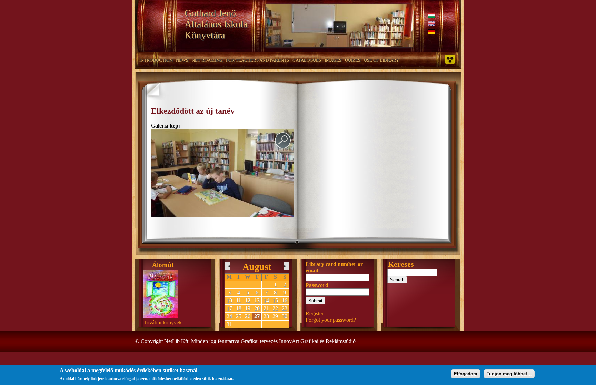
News (182, 60)
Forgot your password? (331, 320)
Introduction (155, 60)
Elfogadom (465, 373)
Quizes (352, 60)
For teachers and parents (257, 60)
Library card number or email (334, 267)
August (256, 267)
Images (333, 60)
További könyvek (162, 322)
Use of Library (381, 60)
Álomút (162, 265)
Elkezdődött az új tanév (193, 111)
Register (315, 313)
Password (317, 285)
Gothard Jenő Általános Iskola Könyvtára (216, 24)
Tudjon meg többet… (509, 373)
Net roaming (207, 60)
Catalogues (306, 60)
